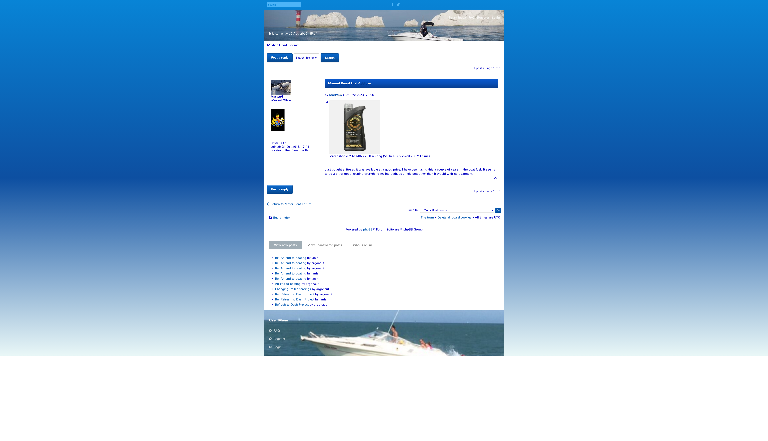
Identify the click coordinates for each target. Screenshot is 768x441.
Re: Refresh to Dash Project (294, 294)
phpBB (368, 229)
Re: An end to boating (290, 258)
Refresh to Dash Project (292, 305)
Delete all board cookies (454, 218)
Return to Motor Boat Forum (290, 204)
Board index (281, 218)
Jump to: (412, 210)
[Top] (496, 178)
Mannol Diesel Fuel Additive (349, 83)
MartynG (335, 95)
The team (427, 218)
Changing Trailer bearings (293, 289)
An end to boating (288, 284)
